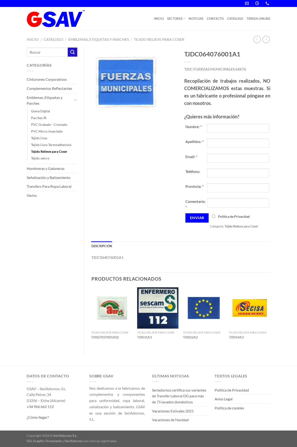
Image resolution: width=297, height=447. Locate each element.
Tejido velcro (40, 158)
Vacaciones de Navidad (170, 420)
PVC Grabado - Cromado (49, 124)
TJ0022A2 (190, 337)
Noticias (196, 18)
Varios (32, 195)
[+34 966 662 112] (267, 3)
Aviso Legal (223, 399)
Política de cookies (229, 408)
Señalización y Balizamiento (49, 177)
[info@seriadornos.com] (247, 3)
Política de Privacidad (234, 216)
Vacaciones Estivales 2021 (173, 411)
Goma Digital (40, 111)
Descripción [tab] (101, 246)
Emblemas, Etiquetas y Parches (98, 39)
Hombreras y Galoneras (46, 168)
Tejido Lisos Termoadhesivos (51, 145)
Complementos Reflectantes (49, 88)
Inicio (159, 18)
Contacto (215, 18)
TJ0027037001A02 (105, 337)
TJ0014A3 (236, 337)
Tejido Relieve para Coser (159, 39)
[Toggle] (75, 100)
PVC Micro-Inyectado (47, 131)
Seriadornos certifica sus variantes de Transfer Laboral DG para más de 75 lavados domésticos (179, 396)
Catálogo (235, 18)
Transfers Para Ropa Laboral (49, 186)
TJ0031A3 (144, 337)
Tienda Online (258, 18)
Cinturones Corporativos (47, 79)
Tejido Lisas (39, 138)
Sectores (174, 18)
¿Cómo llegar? (38, 417)
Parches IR (38, 118)
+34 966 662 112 (40, 406)
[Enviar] (72, 52)
